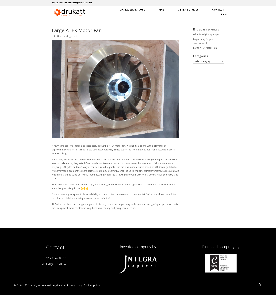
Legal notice (58, 285)
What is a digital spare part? (207, 34)
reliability (56, 36)
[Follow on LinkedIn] (259, 284)
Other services (188, 10)
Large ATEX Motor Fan (205, 47)
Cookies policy (92, 285)
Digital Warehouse (132, 10)
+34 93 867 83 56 (55, 258)
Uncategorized (69, 36)
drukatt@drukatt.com (55, 264)
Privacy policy (74, 285)
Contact (218, 10)
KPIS (161, 10)
